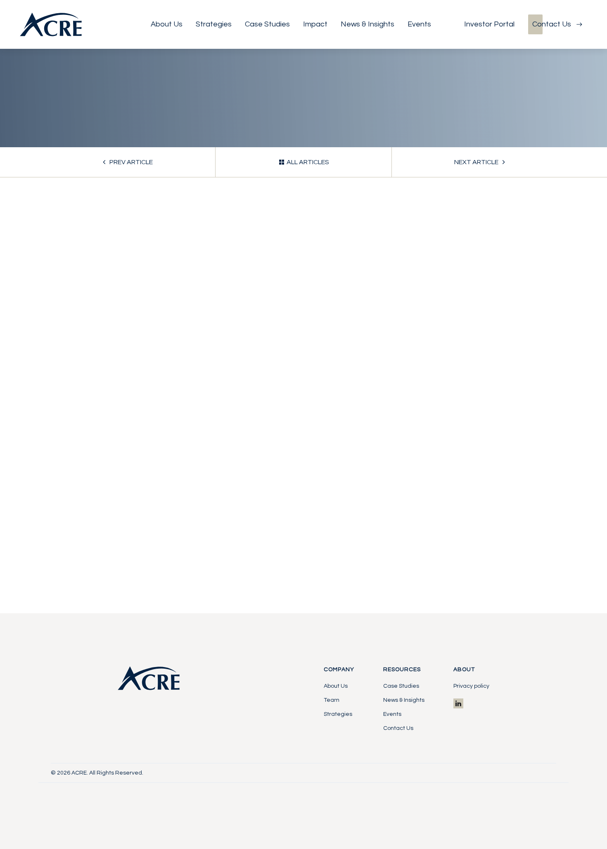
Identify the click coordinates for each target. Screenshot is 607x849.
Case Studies (401, 686)
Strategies (338, 714)
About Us (336, 686)
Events (392, 714)
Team (331, 700)
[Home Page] (51, 24)
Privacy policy (471, 686)
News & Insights (403, 700)
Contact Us (398, 728)
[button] (166, 24)
